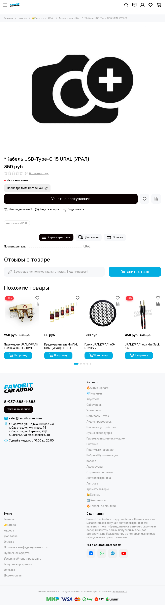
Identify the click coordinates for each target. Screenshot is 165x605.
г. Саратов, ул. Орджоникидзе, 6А (31, 424)
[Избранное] (144, 199)
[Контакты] (134, 5)
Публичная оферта (17, 553)
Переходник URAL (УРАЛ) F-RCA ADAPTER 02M (21, 346)
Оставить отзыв (135, 272)
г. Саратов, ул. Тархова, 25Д (28, 431)
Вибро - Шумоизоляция (102, 455)
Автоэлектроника (99, 478)
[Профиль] (142, 5)
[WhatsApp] (101, 553)
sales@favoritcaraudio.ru (25, 418)
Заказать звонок (18, 409)
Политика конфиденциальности (25, 547)
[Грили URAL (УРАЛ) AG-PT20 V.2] (103, 313)
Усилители (94, 410)
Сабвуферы (94, 405)
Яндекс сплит (13, 575)
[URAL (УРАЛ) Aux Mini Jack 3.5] (143, 313)
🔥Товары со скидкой (101, 506)
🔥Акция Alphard (97, 388)
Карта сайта (120, 591)
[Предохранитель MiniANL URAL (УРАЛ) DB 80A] (62, 313)
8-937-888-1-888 (20, 402)
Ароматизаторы (98, 489)
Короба (91, 461)
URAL (51, 18)
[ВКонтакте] (91, 553)
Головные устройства (101, 427)
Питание (92, 444)
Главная (8, 18)
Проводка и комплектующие (106, 438)
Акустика (93, 399)
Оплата (118, 237)
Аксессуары (95, 466)
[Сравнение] (156, 199)
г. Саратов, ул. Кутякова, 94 (27, 427)
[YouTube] (123, 553)
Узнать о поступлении (71, 199)
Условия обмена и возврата (22, 558)
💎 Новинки (94, 393)
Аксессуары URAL (69, 18)
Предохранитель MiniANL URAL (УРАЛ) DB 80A (61, 346)
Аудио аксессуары (99, 433)
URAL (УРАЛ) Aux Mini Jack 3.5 (142, 346)
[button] (76, 364)
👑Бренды (38, 18)
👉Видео (10, 525)
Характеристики (59, 237)
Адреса (9, 530)
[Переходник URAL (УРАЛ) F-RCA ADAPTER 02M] (22, 313)
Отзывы (9, 570)
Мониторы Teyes (98, 416)
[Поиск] (126, 5)
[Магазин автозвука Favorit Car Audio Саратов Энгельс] (15, 5)
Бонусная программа (18, 564)
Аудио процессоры (99, 421)
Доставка (92, 237)
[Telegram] (112, 553)
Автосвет (93, 483)
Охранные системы (100, 472)
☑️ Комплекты (96, 500)
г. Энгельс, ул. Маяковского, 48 (29, 435)
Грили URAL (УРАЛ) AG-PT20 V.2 (100, 346)
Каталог (22, 18)
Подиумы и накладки (100, 450)
